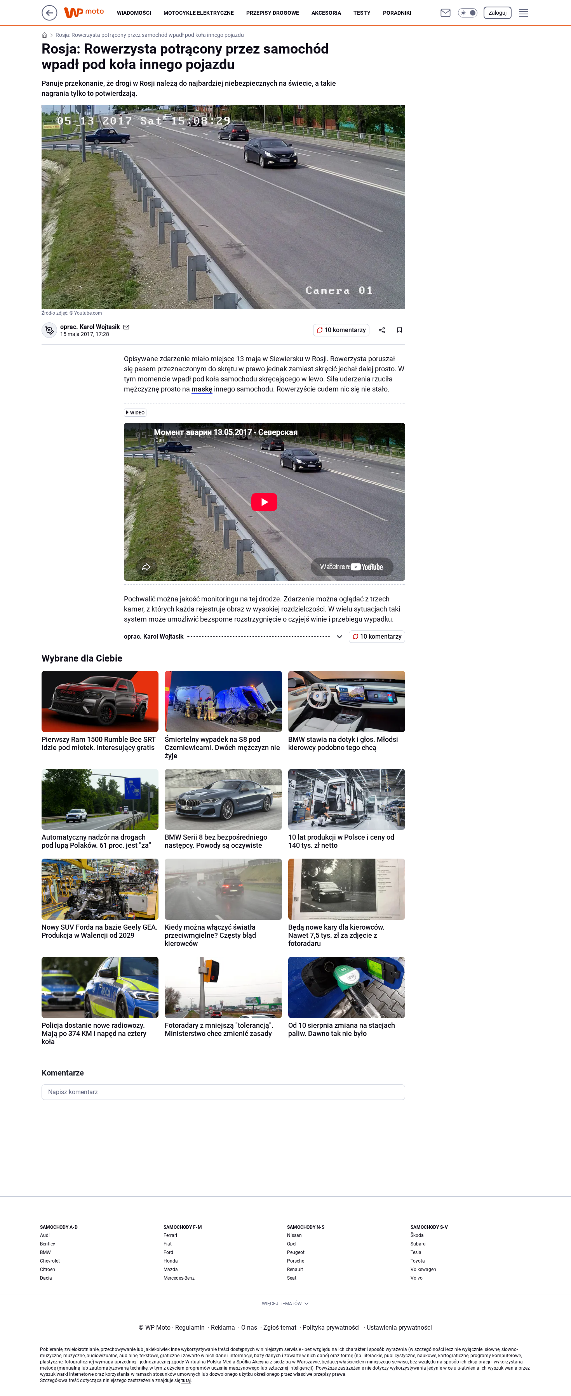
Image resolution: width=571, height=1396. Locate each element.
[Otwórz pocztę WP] (445, 13)
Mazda (171, 1269)
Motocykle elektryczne (199, 13)
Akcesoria (326, 13)
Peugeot (296, 1252)
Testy (362, 13)
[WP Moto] (90, 13)
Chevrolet (50, 1261)
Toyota (418, 1261)
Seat (291, 1278)
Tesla (416, 1252)
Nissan (294, 1235)
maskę (201, 389)
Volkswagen (423, 1269)
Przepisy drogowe (272, 13)
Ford (168, 1252)
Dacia (46, 1278)
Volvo (417, 1278)
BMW (45, 1252)
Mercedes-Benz (179, 1278)
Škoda (417, 1235)
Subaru (418, 1244)
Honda (171, 1261)
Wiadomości (134, 13)
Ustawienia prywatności (398, 1327)
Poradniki (397, 13)
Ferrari (170, 1235)
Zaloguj (498, 13)
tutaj (186, 1380)
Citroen (47, 1269)
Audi (45, 1235)
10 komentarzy (345, 330)
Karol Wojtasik (100, 327)
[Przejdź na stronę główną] (49, 18)
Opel (291, 1244)
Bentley (47, 1244)
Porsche (295, 1261)
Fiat (168, 1244)
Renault (295, 1269)
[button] (467, 12)
